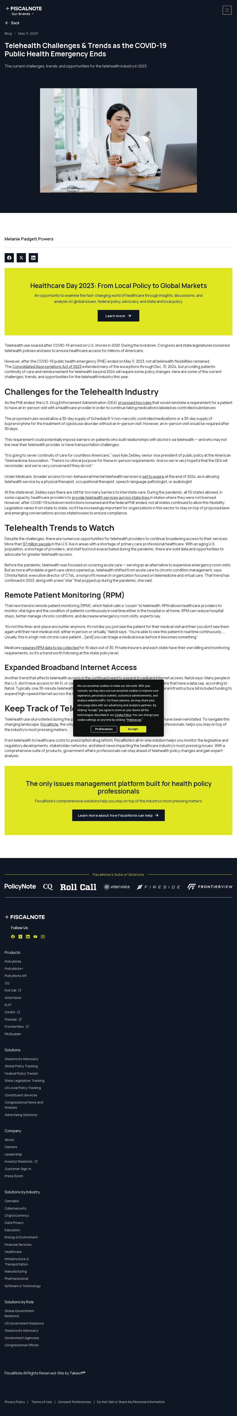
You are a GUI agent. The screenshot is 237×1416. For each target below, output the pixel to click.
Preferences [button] (134, 720)
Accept (133, 729)
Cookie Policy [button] (123, 715)
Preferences (104, 729)
